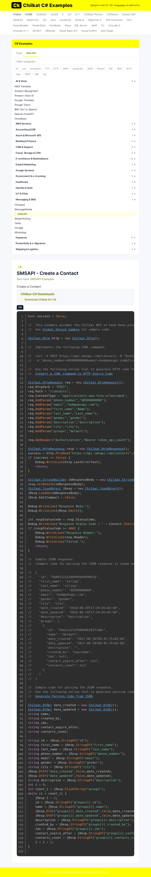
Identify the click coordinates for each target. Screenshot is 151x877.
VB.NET (36, 30)
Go (44, 19)
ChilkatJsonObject (44, 488)
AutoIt (54, 14)
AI (17, 68)
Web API (31, 53)
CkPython (112, 14)
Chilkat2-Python (93, 14)
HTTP (56, 68)
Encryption (35, 68)
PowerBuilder (21, 25)
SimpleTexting (22, 218)
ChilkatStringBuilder (47, 479)
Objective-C (95, 19)
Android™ (41, 14)
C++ (77, 14)
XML (37, 74)
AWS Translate (23, 86)
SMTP (28, 74)
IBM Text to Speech (26, 109)
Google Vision (23, 104)
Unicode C (114, 25)
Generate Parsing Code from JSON (63, 696)
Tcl (102, 25)
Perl (129, 19)
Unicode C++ (21, 30)
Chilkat (17, 14)
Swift (94, 25)
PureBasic (55, 25)
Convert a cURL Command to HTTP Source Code (74, 373)
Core (19, 53)
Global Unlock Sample (61, 329)
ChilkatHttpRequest (45, 382)
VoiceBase (21, 118)
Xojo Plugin (107, 30)
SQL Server (80, 25)
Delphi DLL (33, 19)
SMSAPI (22, 213)
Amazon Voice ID (24, 95)
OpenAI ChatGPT (24, 114)
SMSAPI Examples (42, 279)
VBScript (50, 30)
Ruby (68, 25)
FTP (47, 68)
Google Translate (24, 100)
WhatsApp (20, 232)
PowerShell (38, 25)
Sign (18, 74)
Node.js (79, 19)
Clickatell (20, 204)
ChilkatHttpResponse (46, 449)
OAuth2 (101, 68)
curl (24, 68)
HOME (28, 14)
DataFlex (18, 19)
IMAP (65, 68)
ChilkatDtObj (40, 705)
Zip (44, 74)
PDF (111, 68)
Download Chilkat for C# (40, 299)
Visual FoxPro (89, 30)
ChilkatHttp (39, 338)
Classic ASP (128, 14)
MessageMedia (23, 209)
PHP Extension (114, 19)
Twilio (18, 223)
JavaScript (65, 19)
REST (119, 68)
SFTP (129, 68)
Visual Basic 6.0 (68, 30)
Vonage (19, 227)
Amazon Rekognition (26, 90)
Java (53, 19)
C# (69, 14)
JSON (90, 68)
